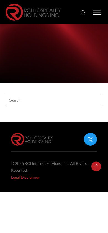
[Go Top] (96, 166)
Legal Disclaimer (25, 177)
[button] (83, 12)
